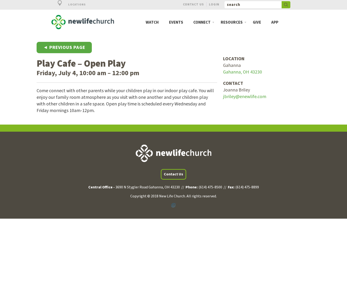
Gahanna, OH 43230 (242, 72)
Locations (77, 5)
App (274, 22)
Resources (232, 22)
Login (214, 4)
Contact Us (193, 4)
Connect (202, 22)
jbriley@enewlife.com (244, 96)
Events (176, 22)
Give (257, 22)
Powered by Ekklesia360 (173, 205)
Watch (152, 22)
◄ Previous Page (64, 47)
